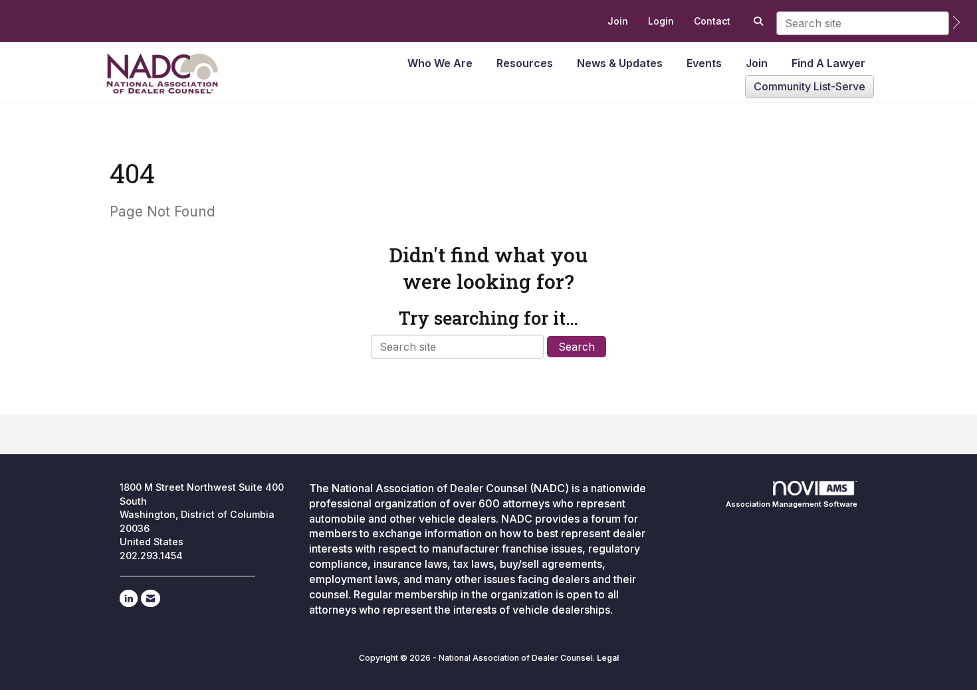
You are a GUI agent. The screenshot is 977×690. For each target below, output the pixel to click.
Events (704, 63)
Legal (608, 658)
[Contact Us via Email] (150, 598)
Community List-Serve (809, 86)
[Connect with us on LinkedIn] (129, 598)
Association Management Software (791, 504)
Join (757, 63)
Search (576, 346)
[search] (956, 22)
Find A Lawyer (828, 63)
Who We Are (440, 63)
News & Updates (620, 63)
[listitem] (617, 21)
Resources (524, 63)
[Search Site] (756, 21)
